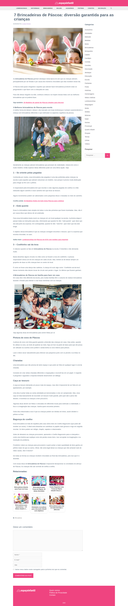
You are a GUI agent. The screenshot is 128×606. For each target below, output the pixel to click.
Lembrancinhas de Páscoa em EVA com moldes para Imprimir (45, 239)
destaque (88, 72)
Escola (87, 80)
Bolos (87, 44)
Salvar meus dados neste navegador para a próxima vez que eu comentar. (41, 569)
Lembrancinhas (21, 8)
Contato (52, 595)
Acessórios (70, 8)
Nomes (87, 122)
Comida (87, 62)
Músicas (88, 115)
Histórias (88, 90)
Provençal (88, 126)
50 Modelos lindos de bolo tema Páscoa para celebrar (44, 201)
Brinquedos (89, 51)
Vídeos (87, 144)
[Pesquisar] (107, 155)
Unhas (87, 140)
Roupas (87, 133)
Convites (91, 8)
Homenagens (89, 94)
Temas (87, 137)
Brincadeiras (48, 8)
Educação (88, 76)
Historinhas (35, 8)
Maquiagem (89, 105)
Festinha (81, 8)
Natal (86, 119)
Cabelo (87, 55)
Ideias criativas (90, 97)
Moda (87, 108)
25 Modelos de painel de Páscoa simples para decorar (44, 102)
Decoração (102, 8)
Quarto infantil (90, 130)
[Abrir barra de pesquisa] (111, 8)
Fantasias (88, 83)
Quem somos (54, 590)
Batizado (88, 37)
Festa (87, 87)
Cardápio (88, 58)
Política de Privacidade (58, 593)
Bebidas (87, 40)
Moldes (59, 8)
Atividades (88, 33)
